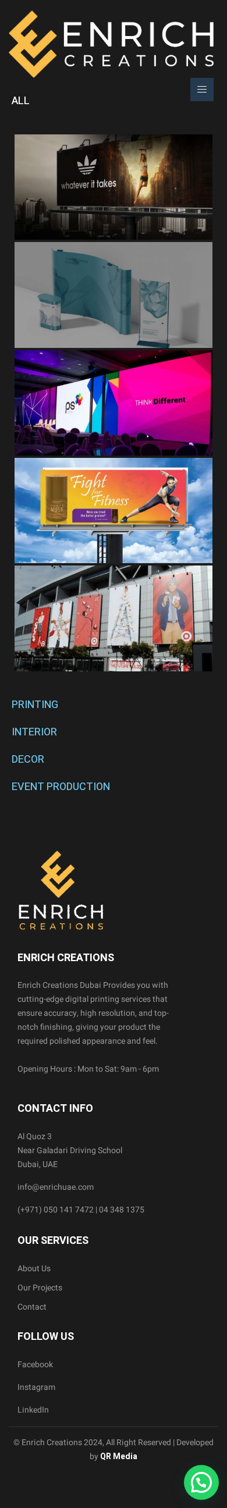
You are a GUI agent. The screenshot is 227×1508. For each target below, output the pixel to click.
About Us (34, 1268)
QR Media (117, 1456)
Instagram (36, 1387)
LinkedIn (33, 1410)
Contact (32, 1307)
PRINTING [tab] (35, 705)
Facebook (35, 1364)
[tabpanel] (113, 403)
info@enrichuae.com (55, 1187)
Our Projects (39, 1288)
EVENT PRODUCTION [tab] (61, 787)
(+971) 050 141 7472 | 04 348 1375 (80, 1210)
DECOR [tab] (28, 759)
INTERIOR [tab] (34, 732)
